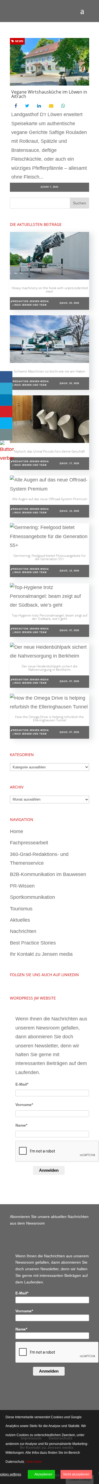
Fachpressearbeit (29, 842)
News (18, 41)
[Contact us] (6, 434)
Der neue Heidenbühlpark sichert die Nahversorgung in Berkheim (50, 668)
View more (34, 1462)
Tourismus (21, 908)
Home (16, 831)
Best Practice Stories (33, 943)
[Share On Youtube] (6, 411)
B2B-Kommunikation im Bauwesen (48, 874)
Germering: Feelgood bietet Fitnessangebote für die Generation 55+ (49, 557)
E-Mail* (21, 1084)
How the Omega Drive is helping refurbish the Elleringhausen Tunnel (49, 718)
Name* (21, 1125)
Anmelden (49, 1170)
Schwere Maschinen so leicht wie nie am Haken (49, 371)
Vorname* (24, 1104)
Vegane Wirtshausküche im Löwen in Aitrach (49, 94)
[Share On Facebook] (6, 377)
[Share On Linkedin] (6, 400)
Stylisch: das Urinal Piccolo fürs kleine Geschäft (49, 451)
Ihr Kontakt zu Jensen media (41, 954)
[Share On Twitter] (6, 388)
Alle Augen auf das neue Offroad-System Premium (49, 499)
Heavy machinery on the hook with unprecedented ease (50, 290)
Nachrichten (23, 931)
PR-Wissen (22, 886)
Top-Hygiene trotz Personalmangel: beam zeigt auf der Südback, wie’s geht (49, 617)
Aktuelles (20, 920)
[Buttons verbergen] (7, 458)
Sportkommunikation (32, 897)
